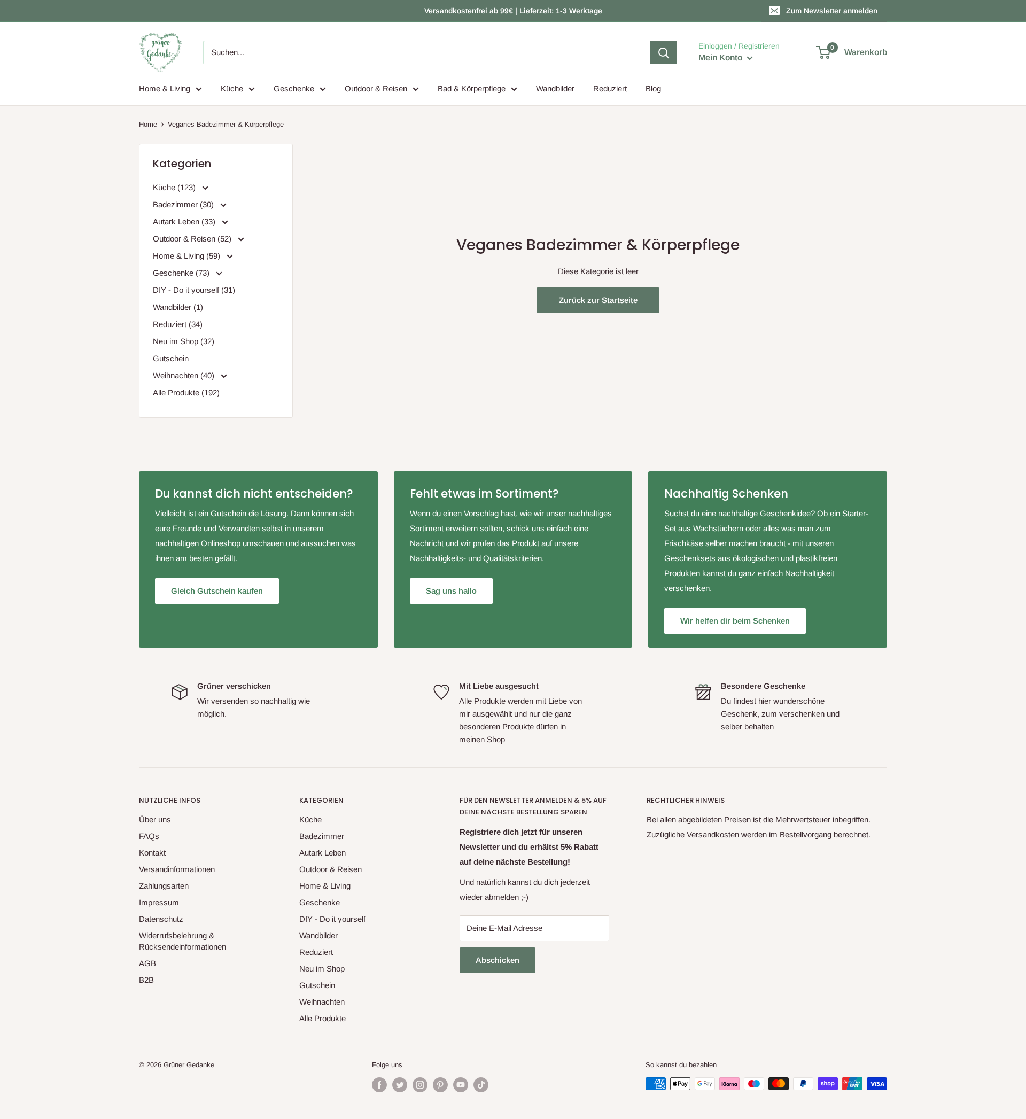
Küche (232, 88)
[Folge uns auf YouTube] (460, 1084)
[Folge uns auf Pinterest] (440, 1084)
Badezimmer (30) (184, 204)
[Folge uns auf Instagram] (420, 1084)
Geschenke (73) (182, 272)
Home (148, 124)
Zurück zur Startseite (598, 300)
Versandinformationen (177, 869)
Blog (653, 88)
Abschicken (497, 960)
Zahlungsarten (164, 885)
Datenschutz (161, 918)
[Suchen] (663, 52)
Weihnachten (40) (184, 375)
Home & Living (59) (187, 255)
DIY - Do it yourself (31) (194, 289)
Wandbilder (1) (178, 307)
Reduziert (610, 88)
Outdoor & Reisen (376, 88)
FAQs (149, 836)
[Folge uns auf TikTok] (480, 1084)
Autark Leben (322, 852)
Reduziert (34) (178, 324)
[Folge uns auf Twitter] (399, 1084)
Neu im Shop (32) (183, 341)
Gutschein (171, 358)
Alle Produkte (322, 1018)
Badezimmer (321, 836)
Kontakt (152, 852)
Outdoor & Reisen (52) (193, 238)
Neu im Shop (322, 968)
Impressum (159, 902)
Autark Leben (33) (185, 221)
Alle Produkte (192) (186, 392)
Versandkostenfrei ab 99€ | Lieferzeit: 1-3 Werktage (513, 10)
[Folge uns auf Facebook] (379, 1084)
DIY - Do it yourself (332, 918)
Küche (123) (175, 187)
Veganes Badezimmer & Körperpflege (226, 124)
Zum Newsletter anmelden (831, 10)
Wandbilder (555, 88)
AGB (147, 963)
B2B (146, 979)
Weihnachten (322, 1001)
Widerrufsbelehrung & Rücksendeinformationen (182, 941)
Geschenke (294, 88)
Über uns (155, 819)
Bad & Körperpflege (472, 88)
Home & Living (164, 88)
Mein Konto (721, 57)
